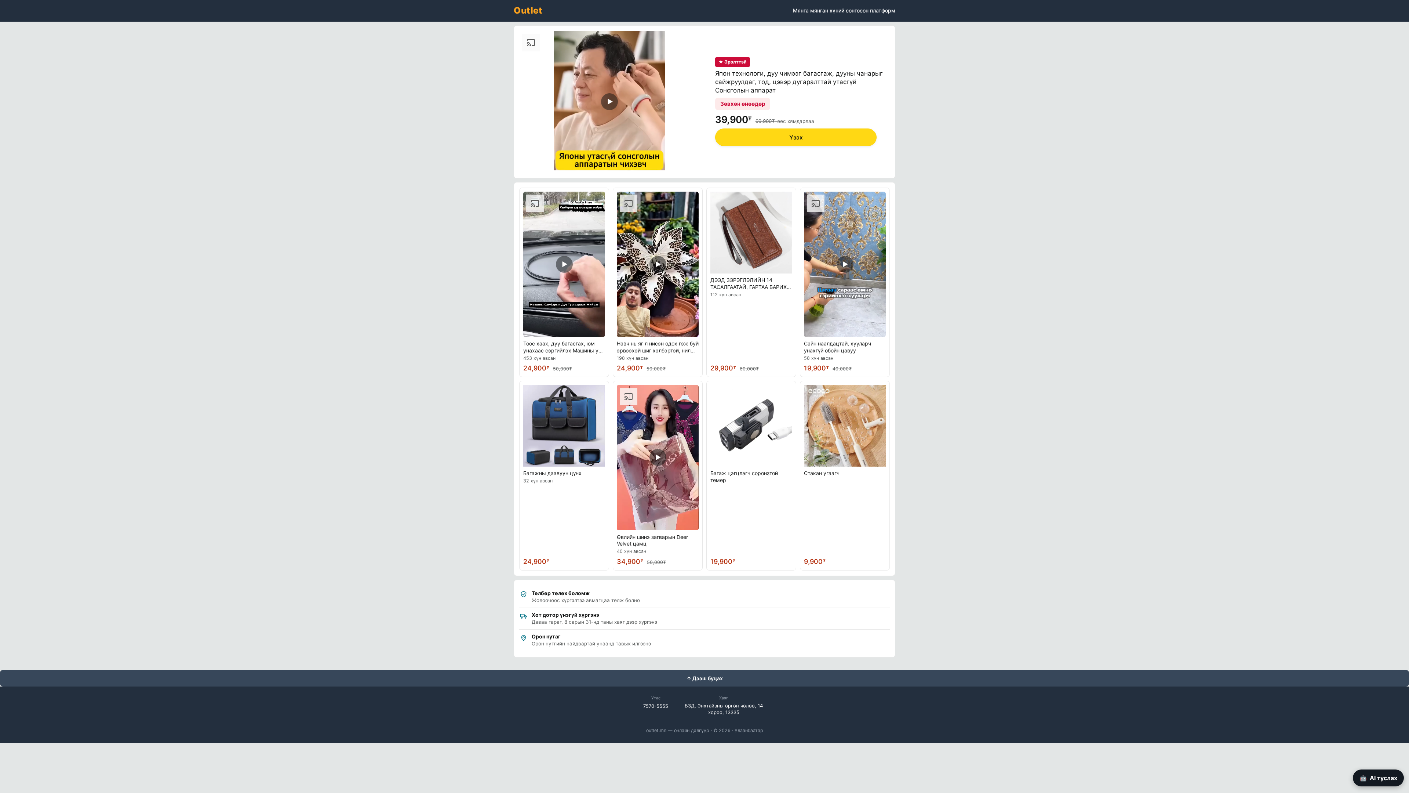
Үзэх (796, 137)
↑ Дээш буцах (705, 678)
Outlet (528, 10)
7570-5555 (655, 706)
